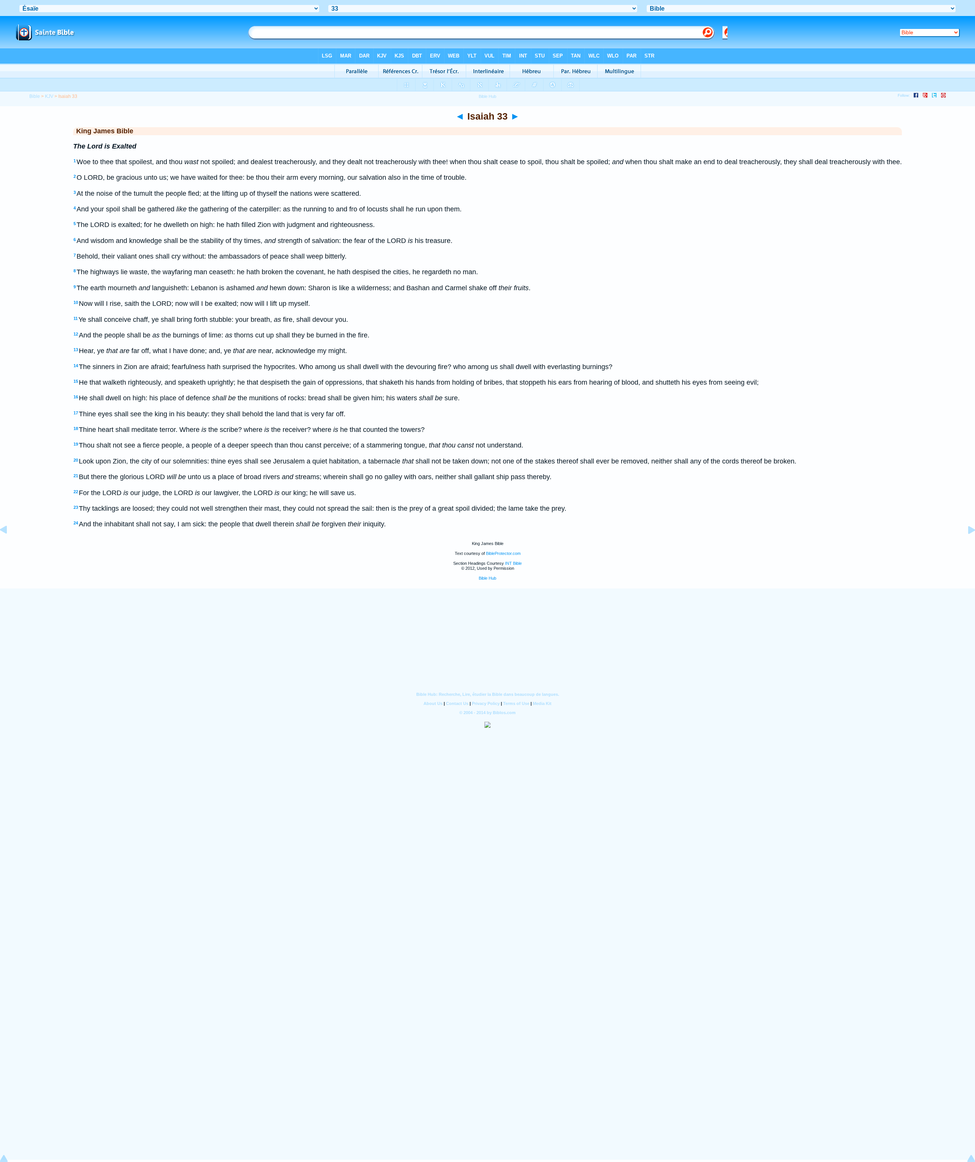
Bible (34, 96)
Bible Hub (487, 578)
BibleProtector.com (503, 553)
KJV (49, 96)
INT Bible (513, 563)
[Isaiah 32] (9, 547)
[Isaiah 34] (965, 547)
